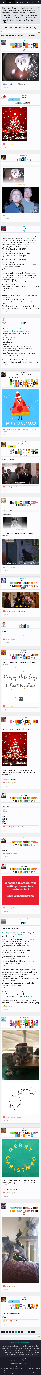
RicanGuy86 (24, 155)
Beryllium (17, 1366)
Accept (28, 331)
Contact (6, 335)
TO (10, 338)
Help (24, 1366)
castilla (23, 319)
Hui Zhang (5, 932)
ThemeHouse (31, 1361)
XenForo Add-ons (16, 1363)
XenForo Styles (26, 1363)
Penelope (24, 95)
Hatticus (24, 717)
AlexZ (24, 442)
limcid (24, 622)
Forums (10, 2)
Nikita (14, 333)
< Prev (3, 35)
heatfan (23, 650)
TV (4, 338)
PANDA (33, 238)
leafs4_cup (23, 578)
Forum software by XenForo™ (20, 1359)
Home (3, 2)
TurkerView (31, 302)
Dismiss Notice (39, 8)
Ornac (24, 1297)
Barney (24, 226)
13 (28, 35)
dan (24, 40)
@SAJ (4, 812)
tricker (24, 1128)
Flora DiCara (6, 236)
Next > (33, 35)
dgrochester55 (23, 919)
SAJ (24, 794)
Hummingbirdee (24, 1017)
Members (19, 2)
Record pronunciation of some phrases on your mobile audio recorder (19, 330)
